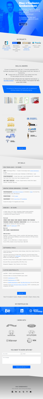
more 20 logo (17, 199)
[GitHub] (27, 391)
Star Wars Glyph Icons (25, 282)
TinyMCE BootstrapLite (12, 282)
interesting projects (26, 19)
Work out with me (21, 367)
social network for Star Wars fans (27, 48)
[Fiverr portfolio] (12, 391)
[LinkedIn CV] (19, 391)
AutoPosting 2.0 (11, 278)
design (8, 225)
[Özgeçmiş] (23, 391)
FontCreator (18, 256)
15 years (16, 196)
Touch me (23, 24)
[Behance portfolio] (16, 391)
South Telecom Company (18, 191)
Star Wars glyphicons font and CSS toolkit (6, 48)
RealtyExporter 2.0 (12, 280)
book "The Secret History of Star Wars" (19, 284)
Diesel (31, 191)
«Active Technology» (34, 170)
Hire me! (21, 148)
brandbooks (24, 199)
